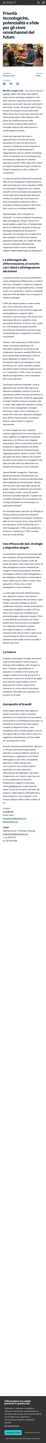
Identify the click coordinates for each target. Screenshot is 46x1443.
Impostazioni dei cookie (32, 1432)
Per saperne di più (11, 1426)
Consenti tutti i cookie (13, 1432)
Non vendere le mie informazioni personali (23, 1438)
